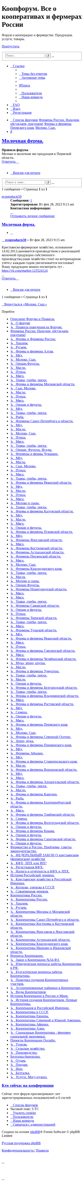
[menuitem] (33, 74)
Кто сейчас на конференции (28, 1085)
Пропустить (10, 46)
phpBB (35, 1132)
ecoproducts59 (12, 196)
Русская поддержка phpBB (21, 1143)
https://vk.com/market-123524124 (25, 270)
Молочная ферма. (22, 141)
